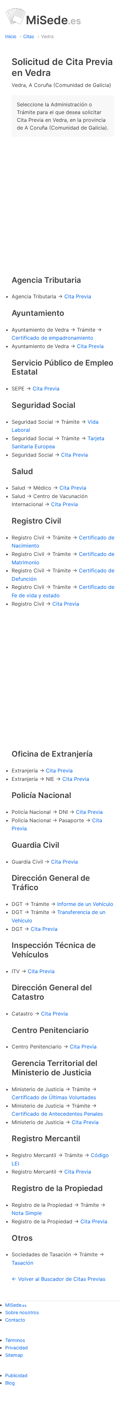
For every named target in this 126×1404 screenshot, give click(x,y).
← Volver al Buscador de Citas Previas (58, 1279)
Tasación (22, 1263)
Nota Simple (27, 1213)
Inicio (10, 36)
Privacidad (16, 1347)
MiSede (53, 20)
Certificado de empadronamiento (52, 338)
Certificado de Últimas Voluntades (54, 1097)
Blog (10, 1383)
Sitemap (14, 1355)
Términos (15, 1340)
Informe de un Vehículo (85, 904)
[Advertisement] (63, 205)
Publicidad (16, 1375)
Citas (28, 36)
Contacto (15, 1320)
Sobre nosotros (22, 1312)
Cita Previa (77, 296)
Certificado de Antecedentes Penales (57, 1114)
